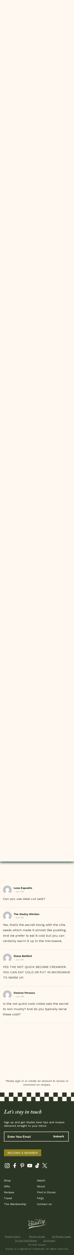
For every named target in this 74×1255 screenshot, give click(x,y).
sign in (19, 1080)
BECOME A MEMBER (22, 1153)
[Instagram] (7, 1166)
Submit (58, 1136)
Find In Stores (46, 1192)
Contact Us (44, 1204)
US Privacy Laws (61, 1236)
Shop (7, 1180)
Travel (8, 1198)
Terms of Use (37, 1236)
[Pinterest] (22, 1166)
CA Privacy (49, 1240)
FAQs (40, 1198)
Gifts (7, 1186)
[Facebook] (14, 1166)
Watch (41, 1180)
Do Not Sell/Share (25, 1240)
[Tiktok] (37, 1166)
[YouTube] (29, 1166)
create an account (40, 1080)
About (41, 1186)
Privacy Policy (13, 1236)
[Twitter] (44, 1166)
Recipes (9, 1192)
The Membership (15, 1204)
